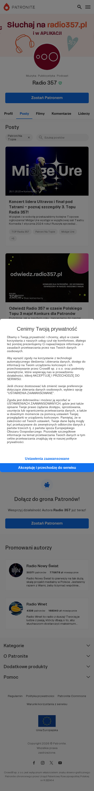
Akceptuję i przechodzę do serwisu (47, 467)
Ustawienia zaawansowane (47, 459)
